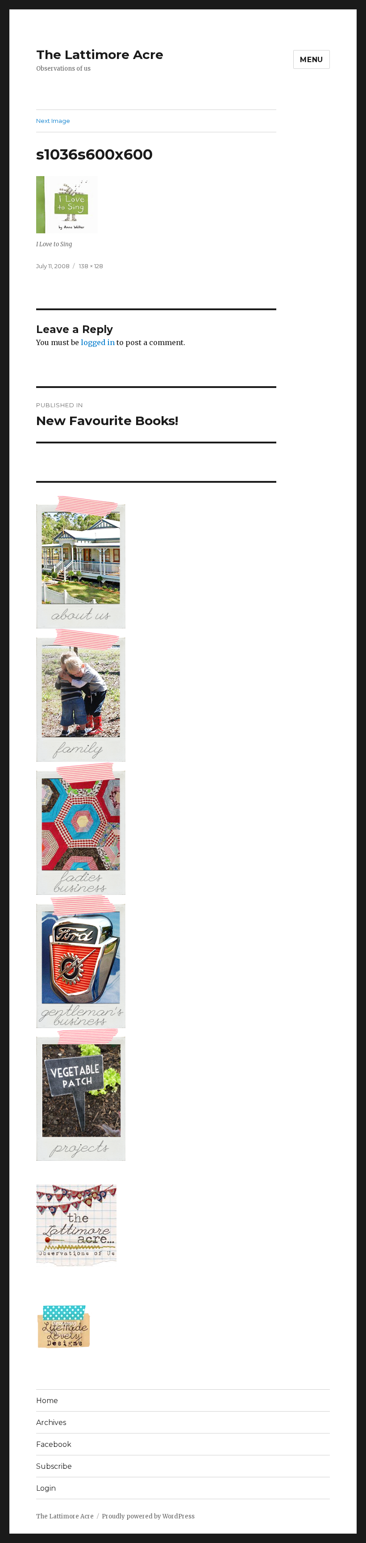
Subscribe (54, 1466)
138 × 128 (91, 266)
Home (47, 1400)
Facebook (53, 1444)
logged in (98, 342)
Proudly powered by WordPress (148, 1516)
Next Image (53, 120)
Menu (311, 59)
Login (46, 1488)
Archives (51, 1422)
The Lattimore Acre (99, 54)
